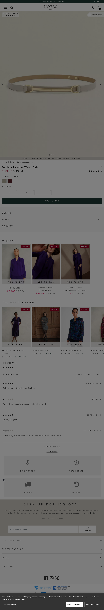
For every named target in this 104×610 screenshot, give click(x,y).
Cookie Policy (20, 599)
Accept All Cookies (74, 604)
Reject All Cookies (92, 604)
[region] (52, 601)
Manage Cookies (10, 604)
